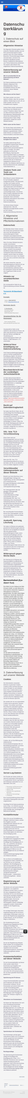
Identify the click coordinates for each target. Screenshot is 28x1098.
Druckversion (8, 1092)
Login (23, 1091)
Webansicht (22, 1093)
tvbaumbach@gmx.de (13, 302)
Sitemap (13, 1092)
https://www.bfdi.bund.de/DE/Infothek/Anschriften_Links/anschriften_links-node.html (14, 400)
